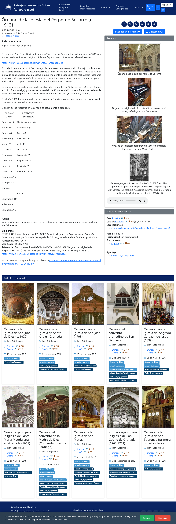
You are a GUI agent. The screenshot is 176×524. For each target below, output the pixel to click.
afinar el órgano (11, 469)
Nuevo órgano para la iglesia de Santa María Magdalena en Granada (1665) (17, 437)
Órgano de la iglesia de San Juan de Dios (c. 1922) (17, 333)
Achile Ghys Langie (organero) (156, 369)
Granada (119, 221)
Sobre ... (138, 7)
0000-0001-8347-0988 (10, 36)
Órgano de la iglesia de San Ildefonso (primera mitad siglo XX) (157, 437)
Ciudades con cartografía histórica (64, 7)
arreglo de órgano (47, 362)
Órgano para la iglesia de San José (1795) (87, 333)
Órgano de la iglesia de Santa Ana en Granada (50, 333)
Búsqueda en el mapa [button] (126, 31)
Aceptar (146, 518)
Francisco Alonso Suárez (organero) (53, 369)
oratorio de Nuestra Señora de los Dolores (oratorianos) (140, 228)
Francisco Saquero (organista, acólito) (123, 476)
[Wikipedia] (122, 218)
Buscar (150, 6)
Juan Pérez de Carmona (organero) (18, 472)
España (116, 218)
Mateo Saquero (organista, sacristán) (123, 472)
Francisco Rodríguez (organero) (87, 472)
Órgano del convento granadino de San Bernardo (121, 334)
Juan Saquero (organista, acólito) (122, 469)
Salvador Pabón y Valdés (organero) (53, 483)
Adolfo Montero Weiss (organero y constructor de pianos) (53, 487)
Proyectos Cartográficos (122, 7)
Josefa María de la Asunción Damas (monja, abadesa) (123, 380)
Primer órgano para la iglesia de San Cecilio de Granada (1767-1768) (123, 437)
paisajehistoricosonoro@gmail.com (88, 510)
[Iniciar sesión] (158, 7)
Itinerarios (105, 7)
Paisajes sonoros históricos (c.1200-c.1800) (32, 7)
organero (8, 476)
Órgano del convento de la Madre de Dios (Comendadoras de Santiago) (52, 439)
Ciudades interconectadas (87, 7)
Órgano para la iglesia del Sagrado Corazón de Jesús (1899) (157, 334)
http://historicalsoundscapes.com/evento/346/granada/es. (33, 62)
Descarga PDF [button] (155, 31)
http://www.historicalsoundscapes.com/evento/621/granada (34, 253)
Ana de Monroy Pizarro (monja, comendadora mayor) (53, 494)
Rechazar (162, 518)
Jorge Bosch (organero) (84, 469)
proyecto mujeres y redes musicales (123, 369)
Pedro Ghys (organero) (123, 255)
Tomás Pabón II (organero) (85, 366)
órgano (115, 243)
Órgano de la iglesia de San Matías (84, 436)
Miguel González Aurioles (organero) (123, 373)
